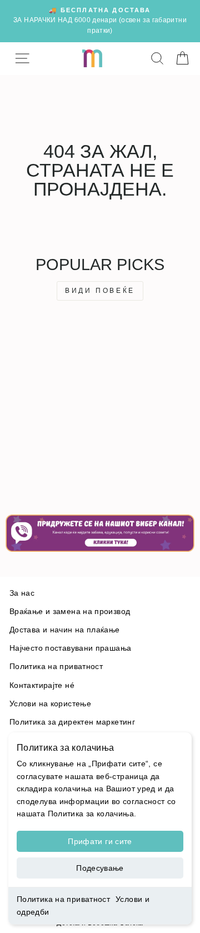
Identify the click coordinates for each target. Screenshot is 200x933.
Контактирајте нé (41, 685)
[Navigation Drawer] (21, 58)
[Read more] (100, 533)
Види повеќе (100, 291)
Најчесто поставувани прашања (70, 648)
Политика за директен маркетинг (72, 722)
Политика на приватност (63, 899)
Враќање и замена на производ (69, 611)
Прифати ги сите (100, 841)
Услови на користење (50, 704)
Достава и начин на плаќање (64, 630)
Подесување (100, 868)
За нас (21, 593)
